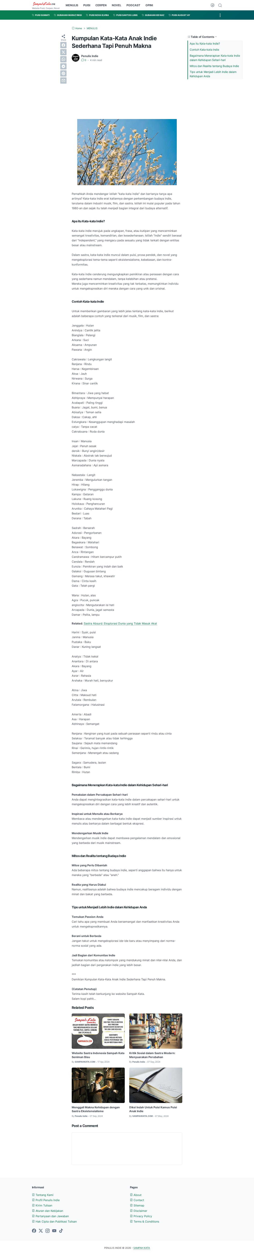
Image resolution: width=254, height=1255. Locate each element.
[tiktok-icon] (61, 1231)
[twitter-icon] (41, 1231)
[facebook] (63, 45)
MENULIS (72, 5)
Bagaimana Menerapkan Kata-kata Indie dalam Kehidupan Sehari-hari (215, 58)
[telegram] (63, 66)
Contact (138, 1200)
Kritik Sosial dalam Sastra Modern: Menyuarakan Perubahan (152, 1055)
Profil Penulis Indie (47, 1200)
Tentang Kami (44, 1195)
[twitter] (63, 52)
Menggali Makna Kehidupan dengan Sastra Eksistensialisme (96, 1109)
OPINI (149, 5)
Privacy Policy (142, 1216)
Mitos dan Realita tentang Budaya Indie (214, 66)
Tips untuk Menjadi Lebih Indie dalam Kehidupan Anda (213, 74)
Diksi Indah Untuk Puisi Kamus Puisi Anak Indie (153, 1109)
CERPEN (101, 5)
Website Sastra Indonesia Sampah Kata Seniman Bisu (98, 1055)
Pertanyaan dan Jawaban (52, 1216)
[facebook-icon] (34, 1231)
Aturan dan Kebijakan (49, 1211)
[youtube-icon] (54, 1231)
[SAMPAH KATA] (46, 4)
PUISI (86, 5)
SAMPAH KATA (141, 1247)
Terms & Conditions (146, 1221)
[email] (63, 80)
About (137, 1195)
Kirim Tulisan (43, 1205)
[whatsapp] (63, 59)
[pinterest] (63, 73)
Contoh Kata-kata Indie (204, 49)
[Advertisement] (127, 90)
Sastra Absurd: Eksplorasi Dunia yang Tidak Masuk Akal (120, 623)
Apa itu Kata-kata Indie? (205, 43)
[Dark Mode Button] (212, 5)
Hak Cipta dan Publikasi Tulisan (56, 1221)
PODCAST (133, 5)
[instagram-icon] (47, 1231)
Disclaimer (140, 1211)
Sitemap (138, 1205)
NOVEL (116, 5)
